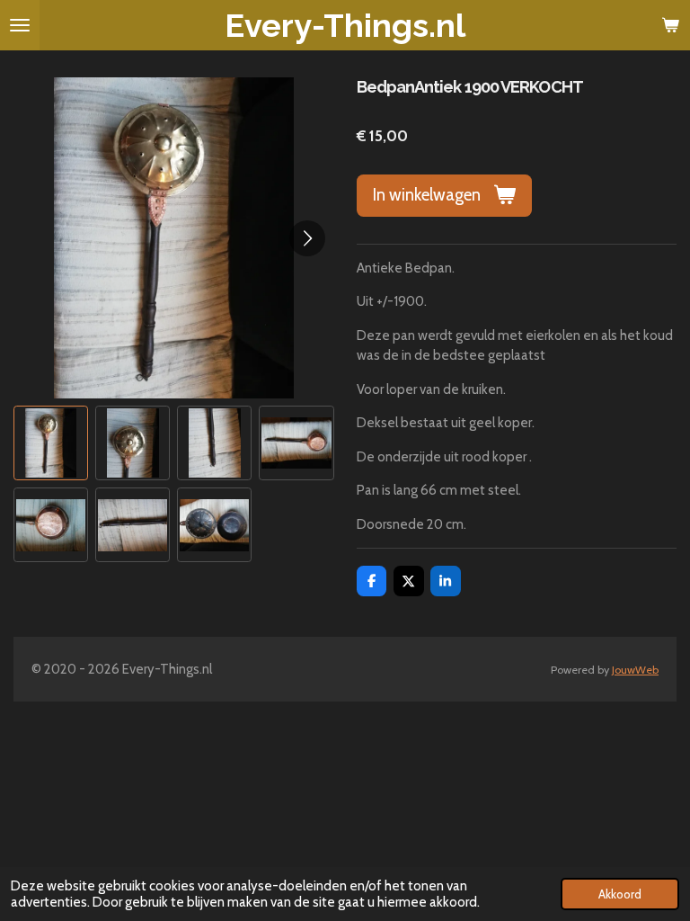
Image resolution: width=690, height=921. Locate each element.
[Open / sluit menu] (20, 25)
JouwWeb (635, 669)
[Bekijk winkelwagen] (670, 25)
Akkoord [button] (619, 894)
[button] (50, 443)
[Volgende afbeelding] (307, 238)
